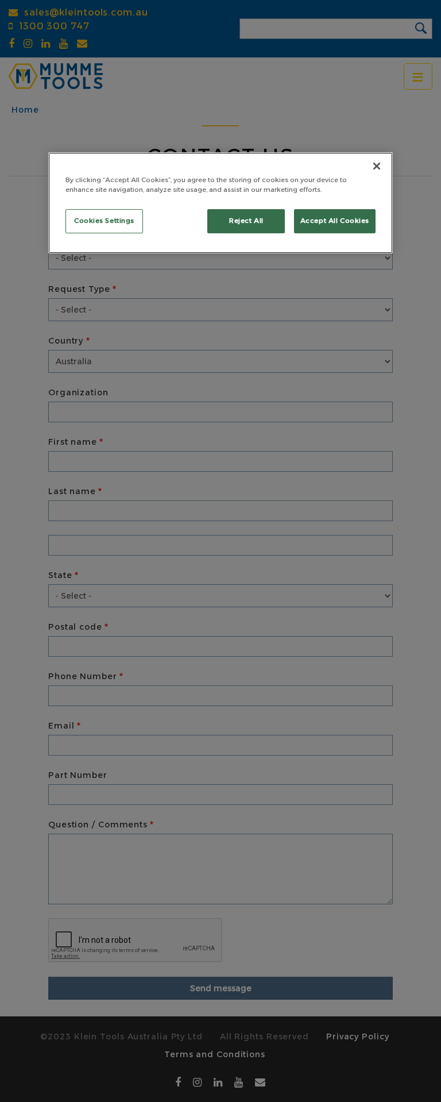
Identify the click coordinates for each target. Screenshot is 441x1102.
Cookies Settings (104, 221)
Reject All (246, 221)
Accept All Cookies (334, 221)
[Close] (376, 166)
